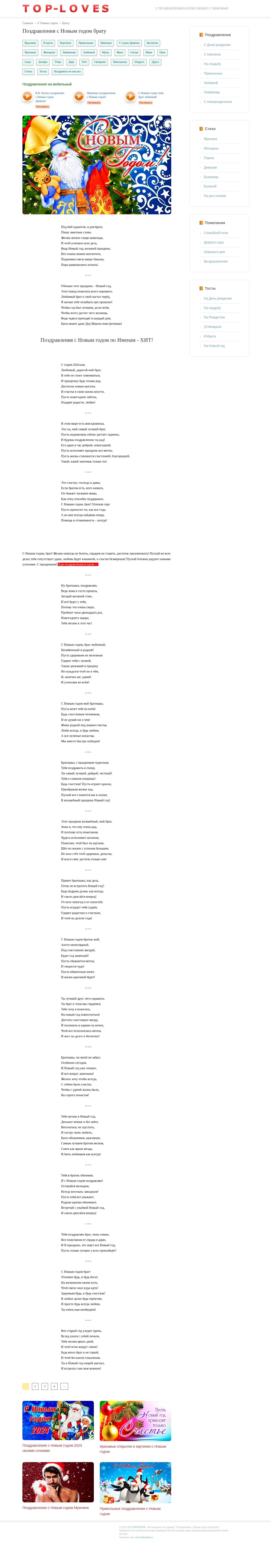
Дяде (71, 61)
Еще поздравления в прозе (76, 564)
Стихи (28, 71)
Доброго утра (214, 242)
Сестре (134, 52)
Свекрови (100, 61)
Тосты (43, 71)
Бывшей (210, 186)
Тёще (58, 61)
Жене (120, 52)
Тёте (84, 61)
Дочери (42, 61)
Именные (106, 42)
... (64, 1386)
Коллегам (152, 42)
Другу (155, 61)
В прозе (48, 42)
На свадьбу (212, 64)
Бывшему (211, 177)
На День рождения (218, 298)
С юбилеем (212, 54)
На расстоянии (215, 195)
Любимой (89, 52)
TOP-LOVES (139, 1527)
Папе (162, 52)
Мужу (105, 52)
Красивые (30, 42)
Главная (27, 23)
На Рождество (214, 317)
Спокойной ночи (216, 233)
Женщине (49, 52)
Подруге (139, 61)
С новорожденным (218, 101)
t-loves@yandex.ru (144, 1537)
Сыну (28, 61)
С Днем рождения (217, 45)
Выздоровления (216, 261)
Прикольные (86, 42)
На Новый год (214, 346)
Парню (209, 158)
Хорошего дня (214, 252)
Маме (149, 52)
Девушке (210, 167)
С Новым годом (47, 23)
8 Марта (210, 336)
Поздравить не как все (67, 71)
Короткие (65, 42)
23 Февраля (212, 327)
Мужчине (30, 52)
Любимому (69, 52)
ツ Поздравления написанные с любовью (191, 8)
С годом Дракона (129, 42)
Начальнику (120, 61)
